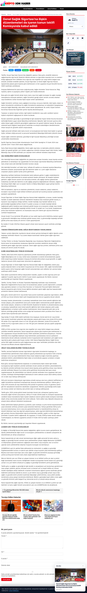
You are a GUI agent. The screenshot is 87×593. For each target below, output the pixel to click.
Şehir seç (71, 23)
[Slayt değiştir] (72, 185)
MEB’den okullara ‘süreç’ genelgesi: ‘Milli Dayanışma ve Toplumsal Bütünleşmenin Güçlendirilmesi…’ (75, 113)
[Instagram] (78, 38)
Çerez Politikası (52, 8)
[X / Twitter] (73, 38)
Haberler (3, 14)
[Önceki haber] (78, 54)
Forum (62, 8)
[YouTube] (82, 38)
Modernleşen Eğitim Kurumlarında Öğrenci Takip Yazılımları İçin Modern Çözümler (76, 108)
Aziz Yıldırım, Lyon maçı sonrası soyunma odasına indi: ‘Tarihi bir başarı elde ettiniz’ (76, 98)
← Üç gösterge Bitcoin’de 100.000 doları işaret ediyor (15, 490)
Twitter (11, 70)
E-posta (4, 558)
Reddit (32, 70)
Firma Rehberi (40, 8)
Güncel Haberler (28, 8)
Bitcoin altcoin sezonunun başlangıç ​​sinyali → (48, 490)
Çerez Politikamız (14, 590)
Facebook (17, 70)
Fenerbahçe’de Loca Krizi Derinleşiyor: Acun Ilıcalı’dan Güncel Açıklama (75, 118)
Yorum (4, 536)
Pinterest (38, 70)
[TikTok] (68, 43)
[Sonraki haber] (81, 54)
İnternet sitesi (5, 565)
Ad (2, 552)
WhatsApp (25, 70)
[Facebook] (68, 38)
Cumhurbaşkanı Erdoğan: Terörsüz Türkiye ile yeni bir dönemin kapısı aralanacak (75, 103)
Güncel (9, 14)
